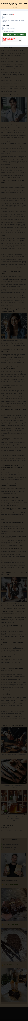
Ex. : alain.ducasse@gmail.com (8, 31)
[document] (14, 510)
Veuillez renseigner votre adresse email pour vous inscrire (13, 24)
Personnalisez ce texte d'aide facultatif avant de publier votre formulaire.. (13, 21)
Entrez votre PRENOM (7, 14)
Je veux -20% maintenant (15, 34)
